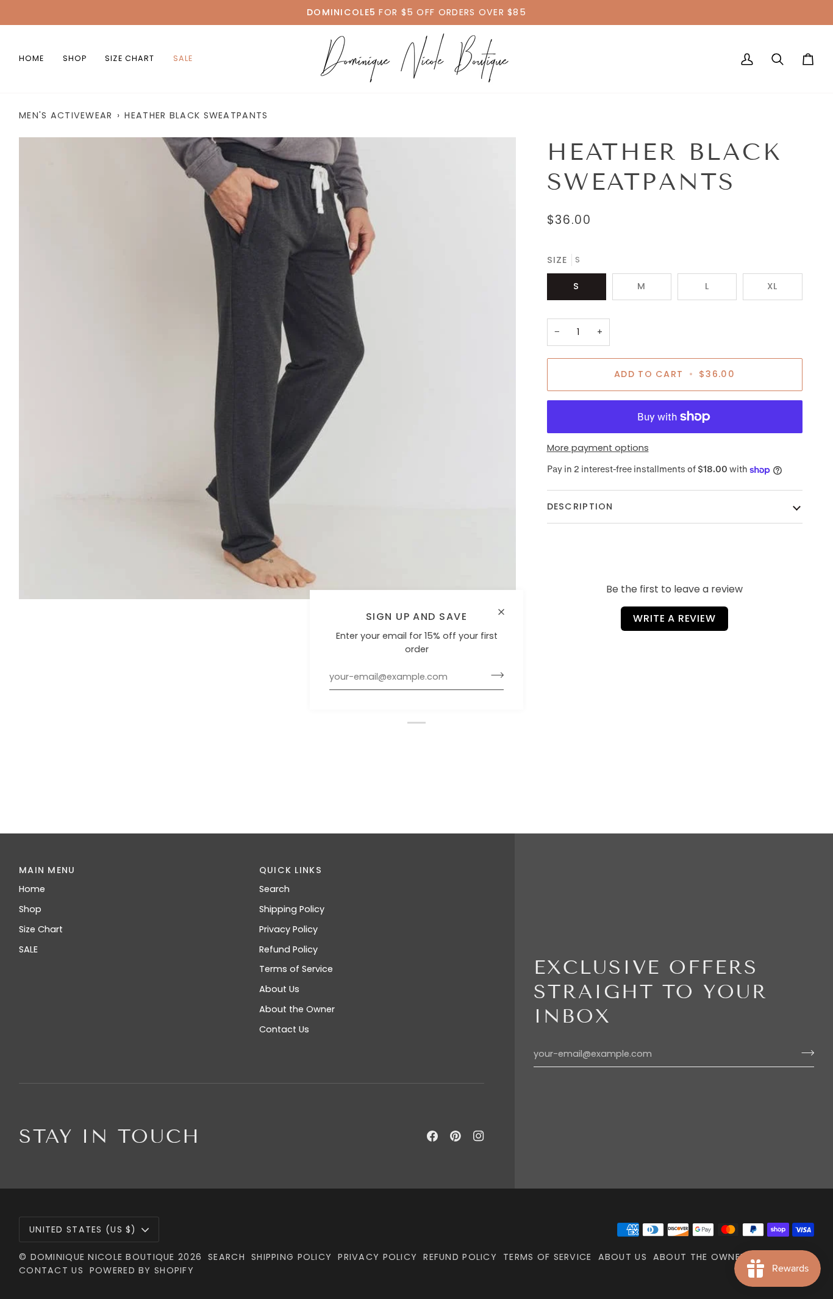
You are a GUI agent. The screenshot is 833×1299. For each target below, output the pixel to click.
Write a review (674, 618)
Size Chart (41, 929)
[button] (75, 59)
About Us (279, 989)
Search (274, 889)
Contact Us (284, 1029)
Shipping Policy (291, 909)
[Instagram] (478, 1136)
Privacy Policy (288, 929)
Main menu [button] (47, 870)
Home (32, 889)
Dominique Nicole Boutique (104, 1257)
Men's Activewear (66, 115)
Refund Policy (288, 949)
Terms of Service (296, 969)
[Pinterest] (455, 1136)
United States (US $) (83, 1229)
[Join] (494, 675)
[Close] (506, 606)
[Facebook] (432, 1136)
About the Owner (297, 1009)
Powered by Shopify (142, 1270)
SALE (28, 949)
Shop (30, 909)
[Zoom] (267, 368)
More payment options (598, 448)
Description (580, 506)
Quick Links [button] (290, 870)
